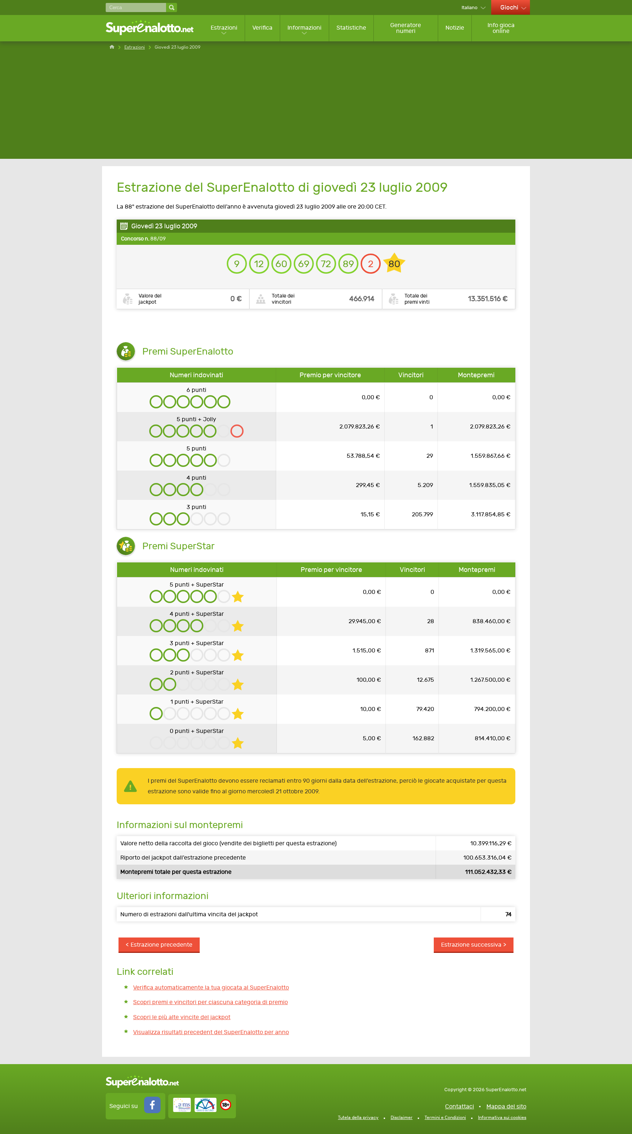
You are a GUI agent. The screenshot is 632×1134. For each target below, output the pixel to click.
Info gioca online (501, 28)
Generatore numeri (405, 28)
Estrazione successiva (471, 944)
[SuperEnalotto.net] (154, 28)
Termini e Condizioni (445, 1117)
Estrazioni (224, 27)
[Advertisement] (316, 107)
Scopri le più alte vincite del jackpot (181, 1017)
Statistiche (351, 27)
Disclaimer (402, 1117)
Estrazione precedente (161, 944)
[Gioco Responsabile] (195, 1110)
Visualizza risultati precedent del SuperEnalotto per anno (211, 1032)
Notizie (454, 27)
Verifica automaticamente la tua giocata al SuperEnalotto (211, 987)
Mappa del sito (506, 1106)
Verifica (262, 27)
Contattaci (459, 1106)
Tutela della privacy (358, 1117)
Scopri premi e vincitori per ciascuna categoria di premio (210, 1002)
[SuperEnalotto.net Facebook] (152, 1111)
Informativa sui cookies (502, 1117)
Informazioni (304, 27)
